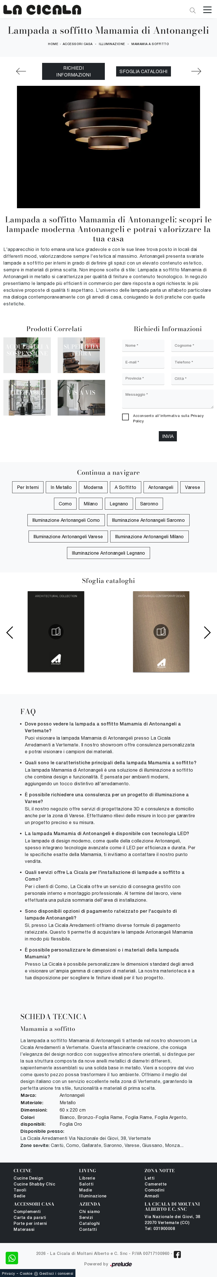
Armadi (152, 1196)
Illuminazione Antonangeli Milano (149, 536)
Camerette (156, 1184)
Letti (150, 1178)
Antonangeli (160, 487)
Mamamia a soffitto (150, 44)
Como (65, 503)
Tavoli (20, 1190)
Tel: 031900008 (160, 1229)
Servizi (86, 1218)
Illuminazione (112, 44)
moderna (93, 487)
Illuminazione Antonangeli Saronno (148, 520)
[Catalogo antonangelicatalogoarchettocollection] (56, 631)
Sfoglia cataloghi (144, 71)
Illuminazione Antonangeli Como (66, 520)
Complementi (27, 1212)
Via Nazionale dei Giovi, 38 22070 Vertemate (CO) (172, 1220)
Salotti (86, 1184)
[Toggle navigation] (207, 9)
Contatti (88, 1230)
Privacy (8, 1273)
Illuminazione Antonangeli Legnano (108, 553)
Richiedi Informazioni (73, 71)
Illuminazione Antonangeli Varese (68, 536)
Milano (91, 503)
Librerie (87, 1178)
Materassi (24, 1230)
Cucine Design (28, 1178)
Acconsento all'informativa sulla (168, 418)
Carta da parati (30, 1218)
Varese (192, 487)
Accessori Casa (78, 44)
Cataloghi (89, 1224)
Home (53, 44)
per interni (28, 487)
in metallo (61, 487)
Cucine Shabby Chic (34, 1184)
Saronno (149, 503)
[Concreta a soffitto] (21, 71)
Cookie (26, 1273)
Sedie (19, 1196)
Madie (85, 1190)
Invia (167, 436)
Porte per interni (30, 1224)
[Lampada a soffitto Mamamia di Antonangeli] (42, 10)
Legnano (119, 503)
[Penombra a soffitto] (196, 71)
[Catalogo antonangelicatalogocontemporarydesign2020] (161, 631)
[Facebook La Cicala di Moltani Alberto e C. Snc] (177, 1254)
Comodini (154, 1190)
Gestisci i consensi (56, 1273)
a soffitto (125, 487)
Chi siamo (89, 1212)
